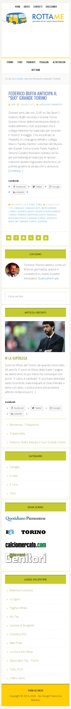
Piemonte (31, 62)
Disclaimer (51, 6)
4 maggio (19, 208)
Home (17, 6)
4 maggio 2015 (32, 208)
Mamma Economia (21, 590)
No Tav (14, 617)
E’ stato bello (17, 433)
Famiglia (14, 467)
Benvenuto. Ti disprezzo (24, 425)
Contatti (37, 6)
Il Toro (31, 204)
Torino (9, 62)
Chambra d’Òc (18, 634)
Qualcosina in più (48, 278)
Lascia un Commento (50, 104)
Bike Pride (16, 643)
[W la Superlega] (35, 338)
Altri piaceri (59, 62)
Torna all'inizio (35, 690)
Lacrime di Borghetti (22, 625)
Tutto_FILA (16, 669)
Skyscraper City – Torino (24, 660)
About (27, 6)
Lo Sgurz (15, 599)
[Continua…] (15, 171)
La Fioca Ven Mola (21, 652)
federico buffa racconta (32, 214)
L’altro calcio (17, 678)
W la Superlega (16, 358)
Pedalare (44, 62)
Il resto (14, 476)
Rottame (36, 70)
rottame (35, 32)
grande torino (28, 221)
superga (42, 221)
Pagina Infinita (18, 608)
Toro (19, 62)
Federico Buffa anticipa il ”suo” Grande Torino (32, 95)
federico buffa (26, 211)
